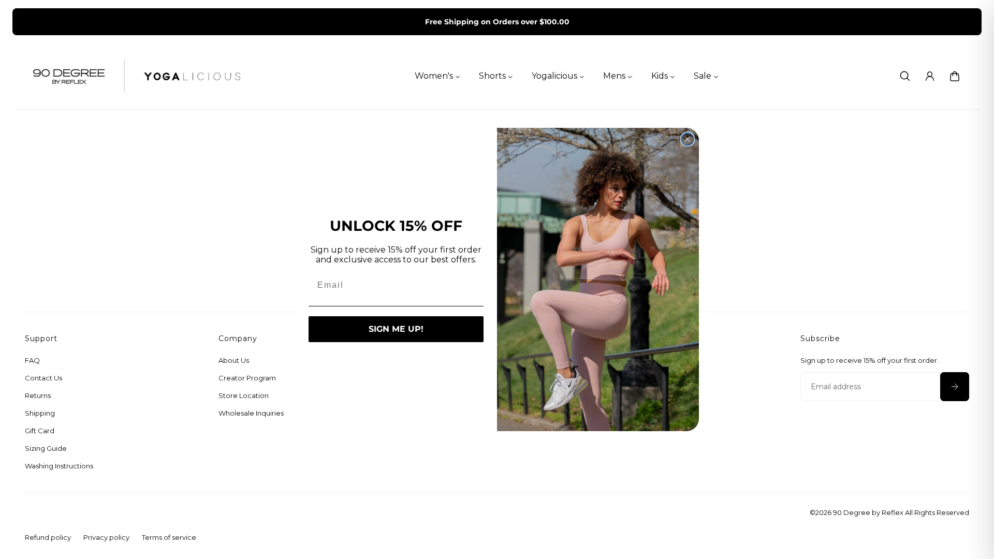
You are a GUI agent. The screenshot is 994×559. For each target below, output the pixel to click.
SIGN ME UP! (396, 329)
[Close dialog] (687, 139)
